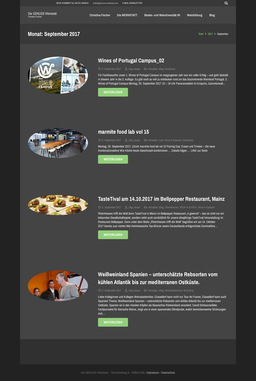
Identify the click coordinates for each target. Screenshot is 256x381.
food (161, 140)
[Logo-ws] (42, 15)
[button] (226, 3)
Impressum (153, 372)
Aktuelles (153, 69)
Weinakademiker (173, 290)
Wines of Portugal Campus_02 (131, 60)
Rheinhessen (171, 207)
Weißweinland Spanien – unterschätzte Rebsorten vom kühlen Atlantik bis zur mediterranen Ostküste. (158, 278)
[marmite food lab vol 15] (58, 143)
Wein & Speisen (173, 140)
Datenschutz (168, 372)
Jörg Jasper (134, 69)
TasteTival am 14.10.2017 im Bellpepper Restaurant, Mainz (161, 199)
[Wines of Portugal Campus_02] (58, 75)
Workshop (170, 69)
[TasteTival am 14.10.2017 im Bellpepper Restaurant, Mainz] (58, 205)
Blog (161, 69)
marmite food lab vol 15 (123, 131)
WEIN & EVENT (188, 207)
